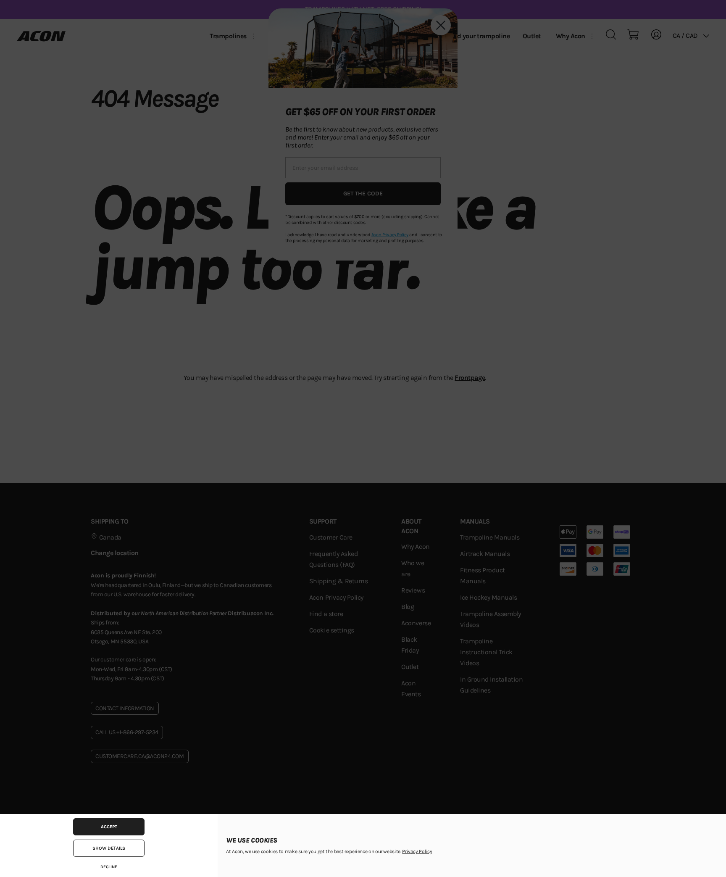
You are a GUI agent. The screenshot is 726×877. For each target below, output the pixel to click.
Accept (109, 827)
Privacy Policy (417, 851)
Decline (108, 866)
